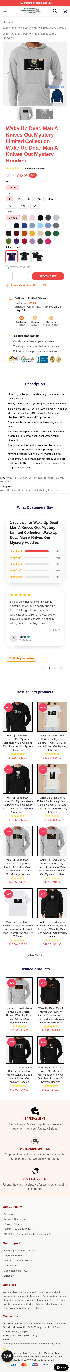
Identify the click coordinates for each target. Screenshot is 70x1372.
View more (35, 955)
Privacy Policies (13, 1224)
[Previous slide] (8, 74)
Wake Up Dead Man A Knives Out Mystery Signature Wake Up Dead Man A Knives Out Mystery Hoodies (18, 742)
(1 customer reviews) (33, 168)
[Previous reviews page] (43, 667)
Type (8, 181)
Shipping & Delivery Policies (19, 1250)
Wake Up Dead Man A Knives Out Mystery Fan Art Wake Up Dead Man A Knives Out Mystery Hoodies (19, 1015)
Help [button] (63, 1367)
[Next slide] (61, 74)
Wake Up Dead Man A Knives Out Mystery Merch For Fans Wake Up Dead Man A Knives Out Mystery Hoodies (52, 929)
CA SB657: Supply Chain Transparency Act (28, 1234)
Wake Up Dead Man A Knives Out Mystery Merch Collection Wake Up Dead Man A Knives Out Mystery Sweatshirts (18, 804)
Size (8, 192)
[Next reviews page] (61, 667)
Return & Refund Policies (18, 1260)
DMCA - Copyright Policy (18, 1229)
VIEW (18, 728)
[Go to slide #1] (25, 113)
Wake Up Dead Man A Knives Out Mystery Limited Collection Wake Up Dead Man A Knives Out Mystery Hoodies (17, 867)
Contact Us (10, 1265)
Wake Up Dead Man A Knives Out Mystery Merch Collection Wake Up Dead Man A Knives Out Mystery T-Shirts (52, 804)
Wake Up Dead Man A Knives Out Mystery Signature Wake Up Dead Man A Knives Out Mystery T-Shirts (52, 742)
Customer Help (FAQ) (16, 1270)
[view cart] (65, 11)
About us (9, 1214)
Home (7, 22)
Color (9, 211)
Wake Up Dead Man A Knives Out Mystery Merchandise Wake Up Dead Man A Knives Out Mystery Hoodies (50, 1074)
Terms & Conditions (15, 1219)
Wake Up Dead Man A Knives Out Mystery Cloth (33, 28)
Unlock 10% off (7, 1356)
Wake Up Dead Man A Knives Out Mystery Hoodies (29, 36)
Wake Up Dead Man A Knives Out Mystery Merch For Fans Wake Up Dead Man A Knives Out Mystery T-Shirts (18, 929)
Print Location (13, 247)
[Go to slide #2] (44, 113)
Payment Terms (13, 1255)
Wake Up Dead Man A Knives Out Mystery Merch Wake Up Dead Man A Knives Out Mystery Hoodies (19, 1074)
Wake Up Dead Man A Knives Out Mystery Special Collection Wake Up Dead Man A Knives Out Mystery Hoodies (52, 867)
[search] (55, 11)
